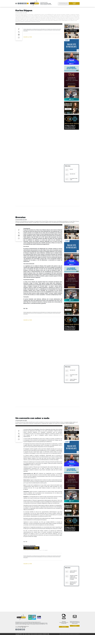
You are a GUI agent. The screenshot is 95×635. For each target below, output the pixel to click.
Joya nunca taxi (72, 173)
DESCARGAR (64, 626)
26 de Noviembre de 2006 (21, 12)
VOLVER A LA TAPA (27, 37)
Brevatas (71, 169)
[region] (71, 138)
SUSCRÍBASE (75, 625)
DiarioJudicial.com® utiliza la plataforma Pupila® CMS (69, 634)
